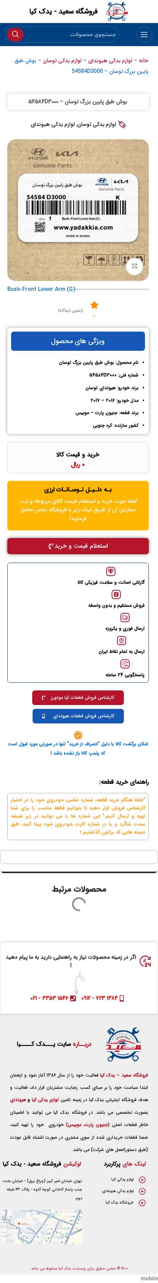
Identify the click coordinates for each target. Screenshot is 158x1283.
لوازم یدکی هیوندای (110, 60)
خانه (143, 60)
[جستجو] (15, 34)
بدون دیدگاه (70, 310)
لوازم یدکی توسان (62, 60)
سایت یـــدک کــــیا (54, 1044)
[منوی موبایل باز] (144, 34)
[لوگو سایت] (116, 11)
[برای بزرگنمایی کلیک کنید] (134, 266)
